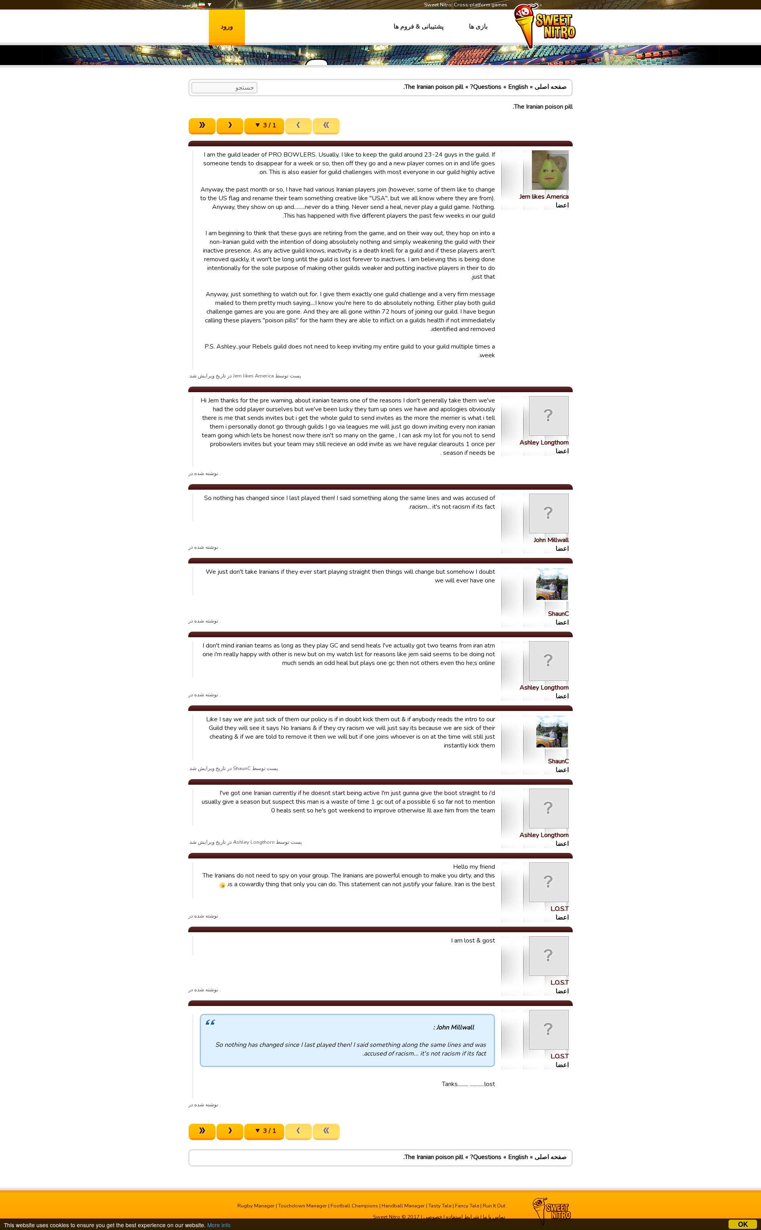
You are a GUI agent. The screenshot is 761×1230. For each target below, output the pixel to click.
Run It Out (494, 1205)
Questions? (485, 86)
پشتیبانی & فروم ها (419, 26)
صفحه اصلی (551, 86)
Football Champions (354, 1205)
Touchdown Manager (302, 1205)
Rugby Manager (256, 1205)
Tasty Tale (439, 1205)
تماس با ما (494, 1216)
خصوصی (432, 1216)
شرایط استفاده (462, 1216)
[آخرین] (202, 126)
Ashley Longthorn (544, 442)
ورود (227, 26)
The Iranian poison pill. (433, 86)
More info (219, 1225)
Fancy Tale (467, 1205)
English (518, 86)
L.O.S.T (560, 908)
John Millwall (551, 540)
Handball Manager (403, 1205)
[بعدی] (229, 126)
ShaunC (558, 613)
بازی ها (478, 26)
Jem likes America (544, 196)
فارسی (190, 4)
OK (743, 1224)
